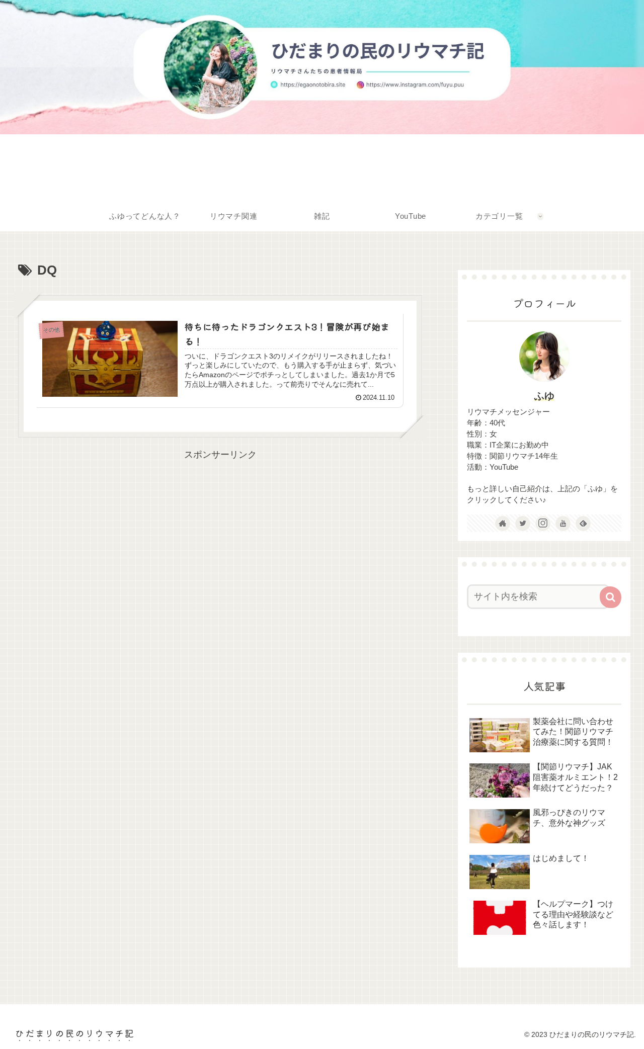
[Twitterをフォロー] (523, 523)
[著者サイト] (503, 523)
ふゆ (544, 395)
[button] (610, 597)
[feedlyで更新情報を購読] (583, 523)
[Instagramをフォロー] (543, 523)
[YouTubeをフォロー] (563, 523)
